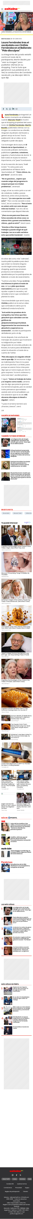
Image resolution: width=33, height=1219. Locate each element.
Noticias (22, 1179)
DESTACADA (5, 39)
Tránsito (25, 1191)
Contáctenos (8, 1188)
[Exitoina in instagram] (12, 1175)
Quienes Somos (22, 1184)
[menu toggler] (2, 9)
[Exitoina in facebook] (16, 1175)
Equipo (27, 1188)
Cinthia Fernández (16, 125)
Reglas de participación (12, 1191)
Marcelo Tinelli (14, 120)
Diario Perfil (6, 1179)
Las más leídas (7, 904)
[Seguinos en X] (20, 1175)
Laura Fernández (11, 115)
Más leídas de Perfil (10, 984)
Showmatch (6, 513)
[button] (30, 15)
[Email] (16, 109)
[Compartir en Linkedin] (13, 109)
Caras (14, 1179)
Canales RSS (10, 1184)
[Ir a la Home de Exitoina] (12, 9)
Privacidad (18, 1188)
